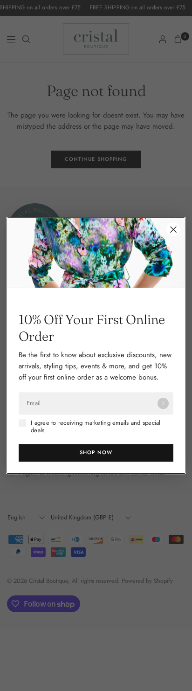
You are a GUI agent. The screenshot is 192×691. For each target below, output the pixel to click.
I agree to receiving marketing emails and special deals (96, 427)
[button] (96, 453)
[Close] (173, 229)
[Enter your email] (163, 403)
